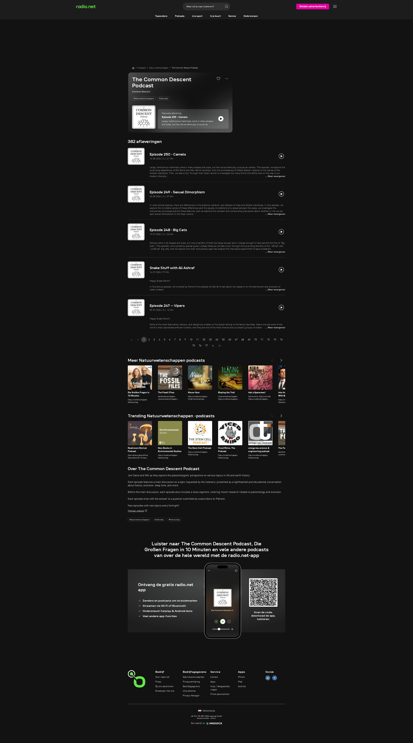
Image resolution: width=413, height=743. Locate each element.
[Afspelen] (220, 118)
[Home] (133, 68)
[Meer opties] (227, 79)
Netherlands (208, 711)
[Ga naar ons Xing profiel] (274, 678)
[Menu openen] (335, 6)
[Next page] (213, 345)
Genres (232, 16)
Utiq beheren (189, 691)
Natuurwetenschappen (144, 99)
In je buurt (215, 16)
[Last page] (219, 345)
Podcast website (136, 511)
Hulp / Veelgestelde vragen (220, 688)
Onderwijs (163, 99)
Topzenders (161, 16)
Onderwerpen (251, 16)
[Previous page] (138, 339)
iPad (240, 682)
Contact (214, 677)
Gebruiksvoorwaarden (193, 677)
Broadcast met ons (164, 691)
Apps (212, 682)
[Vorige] (272, 359)
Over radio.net (162, 677)
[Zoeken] (226, 6)
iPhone (241, 677)
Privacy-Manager (191, 696)
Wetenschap (174, 520)
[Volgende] (281, 359)
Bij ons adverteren (164, 686)
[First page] (131, 339)
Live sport (197, 16)
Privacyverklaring (191, 682)
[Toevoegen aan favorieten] (218, 78)
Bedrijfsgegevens (191, 686)
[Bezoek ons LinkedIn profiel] (268, 678)
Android (242, 686)
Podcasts (179, 16)
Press (158, 682)
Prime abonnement (219, 694)
